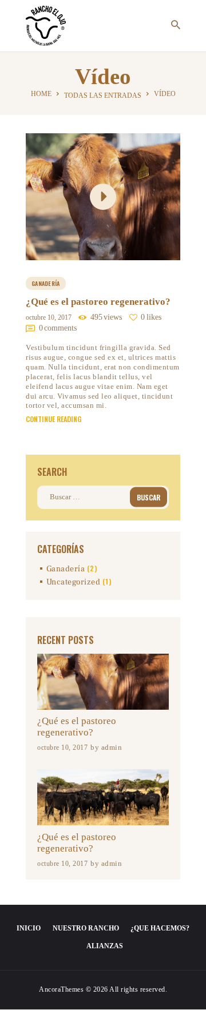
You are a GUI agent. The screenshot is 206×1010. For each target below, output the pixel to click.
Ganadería (45, 283)
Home (41, 94)
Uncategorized (73, 582)
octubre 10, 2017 (49, 317)
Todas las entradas (102, 96)
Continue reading (53, 419)
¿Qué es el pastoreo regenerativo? (98, 301)
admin (111, 747)
